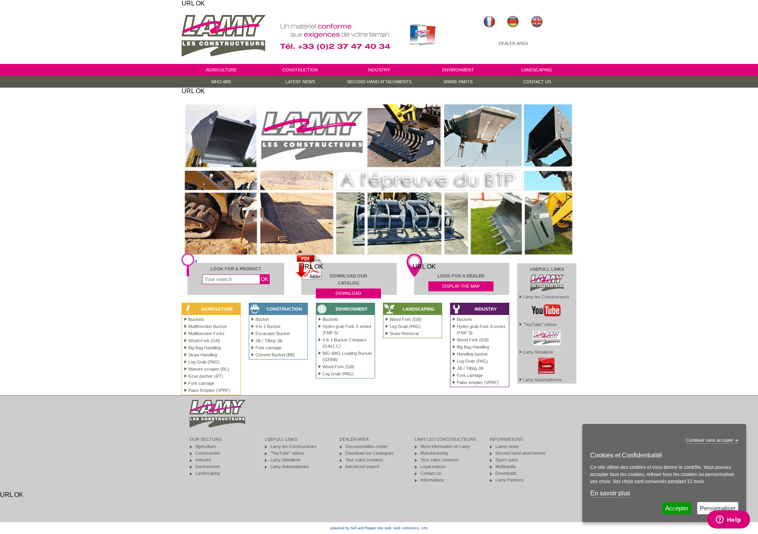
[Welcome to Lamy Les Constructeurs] (537, 22)
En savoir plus (610, 493)
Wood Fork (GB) (339, 366)
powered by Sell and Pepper (353, 528)
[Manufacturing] (423, 60)
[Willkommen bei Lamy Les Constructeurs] (513, 22)
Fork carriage (470, 375)
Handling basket (472, 354)
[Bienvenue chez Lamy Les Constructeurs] (489, 22)
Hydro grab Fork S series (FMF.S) (347, 329)
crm (424, 528)
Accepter (677, 508)
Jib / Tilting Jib (470, 368)
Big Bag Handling (473, 347)
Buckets (330, 319)
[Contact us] (336, 60)
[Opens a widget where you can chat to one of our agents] (728, 520)
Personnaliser (717, 508)
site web (384, 528)
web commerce (406, 528)
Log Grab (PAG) (338, 373)
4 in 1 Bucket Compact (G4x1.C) (344, 343)
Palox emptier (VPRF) (478, 382)
